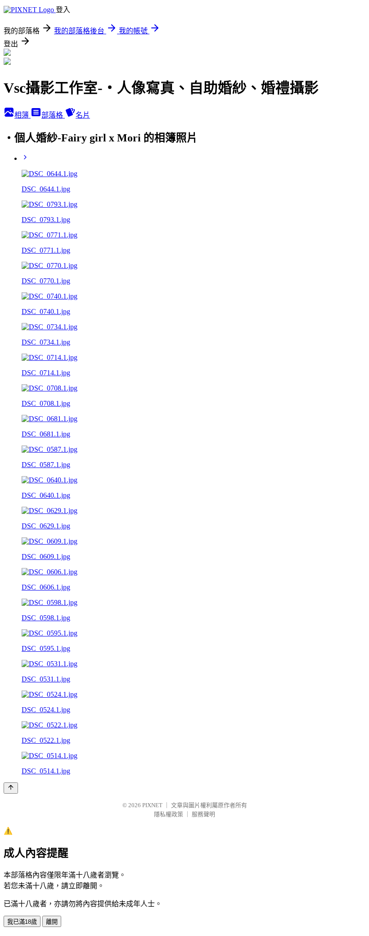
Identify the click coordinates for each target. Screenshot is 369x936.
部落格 (53, 115)
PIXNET (152, 805)
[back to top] (11, 788)
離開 (52, 921)
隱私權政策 (168, 814)
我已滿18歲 (22, 921)
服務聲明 (203, 814)
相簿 (22, 115)
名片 (83, 115)
